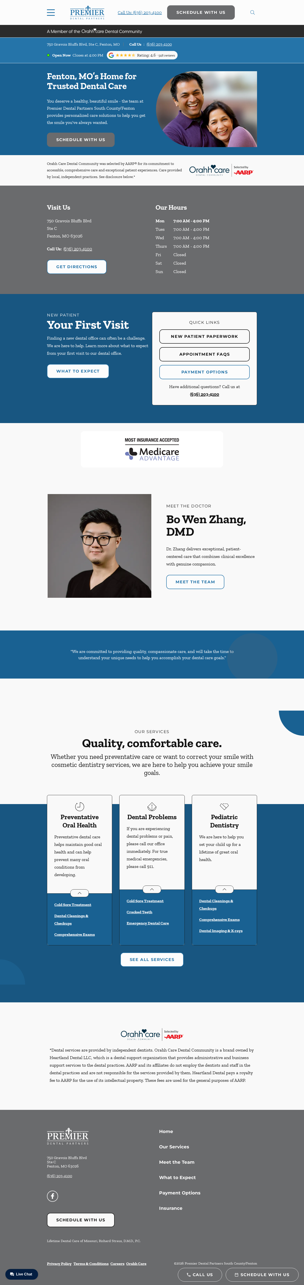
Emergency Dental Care (148, 923)
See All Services (152, 959)
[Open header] (52, 12)
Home (166, 1131)
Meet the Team (195, 582)
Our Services (174, 1146)
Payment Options (204, 372)
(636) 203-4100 (159, 44)
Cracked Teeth (139, 912)
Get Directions (76, 266)
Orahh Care (136, 1263)
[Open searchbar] (252, 12)
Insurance (170, 1208)
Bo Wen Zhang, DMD (206, 525)
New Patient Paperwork (204, 336)
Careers (117, 1263)
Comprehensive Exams (74, 934)
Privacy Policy (59, 1263)
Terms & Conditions (91, 1263)
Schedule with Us (200, 12)
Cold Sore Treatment (72, 904)
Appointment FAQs (204, 354)
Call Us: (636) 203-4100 (140, 12)
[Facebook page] (52, 1196)
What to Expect (78, 371)
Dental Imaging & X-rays (221, 930)
